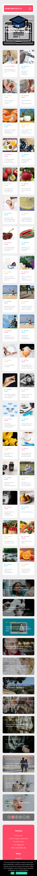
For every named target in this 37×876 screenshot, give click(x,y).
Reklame (18, 858)
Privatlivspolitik (21, 873)
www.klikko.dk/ (20, 848)
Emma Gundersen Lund (25, 20)
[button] (16, 43)
